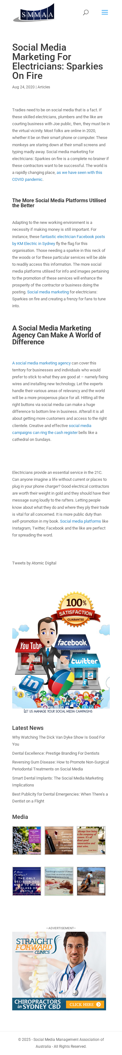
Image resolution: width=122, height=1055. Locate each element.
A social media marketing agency (41, 363)
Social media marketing (48, 292)
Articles (44, 87)
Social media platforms (80, 521)
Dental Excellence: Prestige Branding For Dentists (55, 753)
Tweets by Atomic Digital (34, 563)
